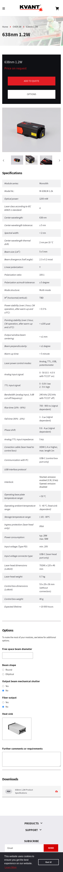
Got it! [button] (48, 862)
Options (31, 94)
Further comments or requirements (22, 748)
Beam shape (9, 665)
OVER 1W (17, 26)
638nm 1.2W (32, 26)
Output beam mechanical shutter (21, 681)
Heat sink (7, 713)
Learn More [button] (11, 867)
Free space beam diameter (17, 649)
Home (5, 26)
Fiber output (9, 697)
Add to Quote (31, 81)
